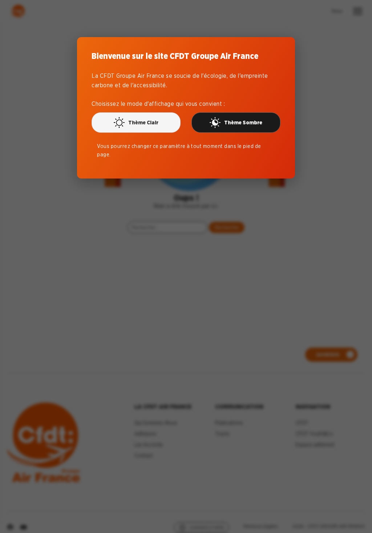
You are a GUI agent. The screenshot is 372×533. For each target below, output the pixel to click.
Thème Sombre (243, 122)
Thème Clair (143, 122)
